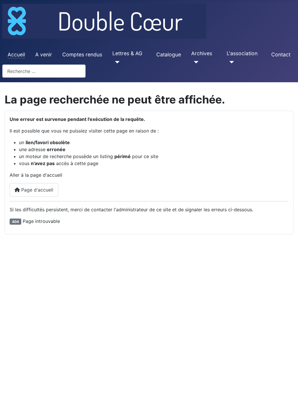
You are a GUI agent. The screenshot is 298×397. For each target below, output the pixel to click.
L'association (242, 53)
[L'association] (230, 62)
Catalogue (168, 54)
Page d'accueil (36, 190)
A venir (43, 54)
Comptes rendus (82, 54)
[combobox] (44, 71)
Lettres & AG (127, 53)
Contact (280, 54)
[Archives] (194, 62)
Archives (201, 53)
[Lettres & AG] (116, 62)
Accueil (16, 54)
